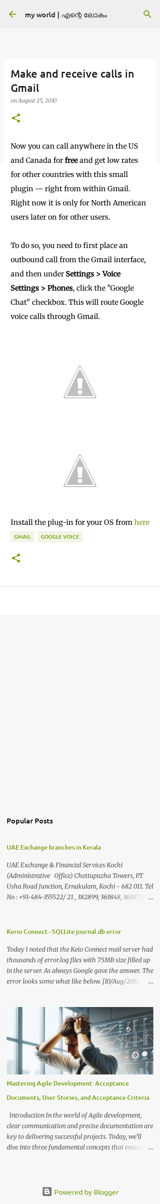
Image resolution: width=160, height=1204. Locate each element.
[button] (16, 119)
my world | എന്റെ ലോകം (66, 14)
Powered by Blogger (85, 1191)
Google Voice (60, 536)
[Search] (147, 14)
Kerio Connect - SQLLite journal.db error (64, 931)
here (141, 522)
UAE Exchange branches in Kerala (54, 847)
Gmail (22, 536)
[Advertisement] (80, 708)
